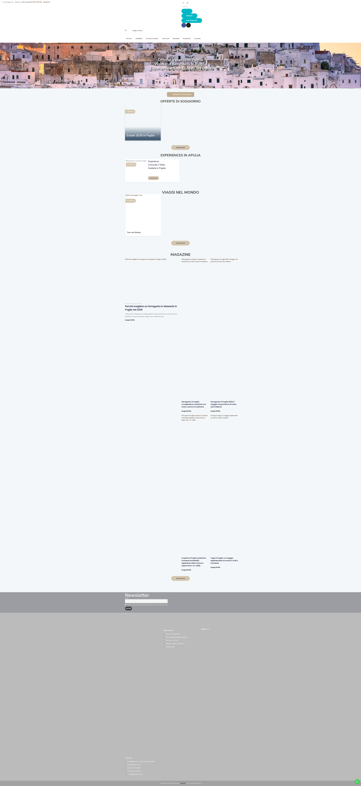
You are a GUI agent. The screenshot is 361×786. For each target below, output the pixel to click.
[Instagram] (188, 25)
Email (126, 598)
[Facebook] (183, 25)
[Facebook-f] (202, 632)
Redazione (128, 303)
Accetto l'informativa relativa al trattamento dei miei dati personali (147, 605)
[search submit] (186, 11)
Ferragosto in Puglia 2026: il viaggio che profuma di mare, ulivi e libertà (224, 404)
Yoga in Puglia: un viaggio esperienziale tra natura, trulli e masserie (224, 560)
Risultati (189, 16)
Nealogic (183, 783)
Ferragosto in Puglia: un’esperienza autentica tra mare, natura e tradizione (194, 404)
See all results (191, 20)
